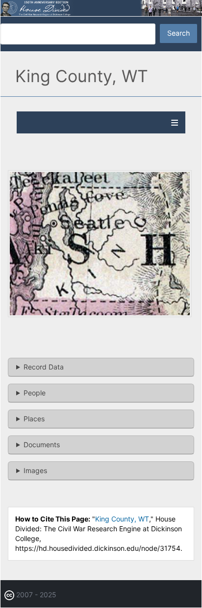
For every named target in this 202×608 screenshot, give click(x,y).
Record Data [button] (44, 367)
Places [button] (34, 418)
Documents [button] (42, 444)
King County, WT (122, 519)
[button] (100, 314)
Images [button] (35, 470)
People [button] (35, 393)
